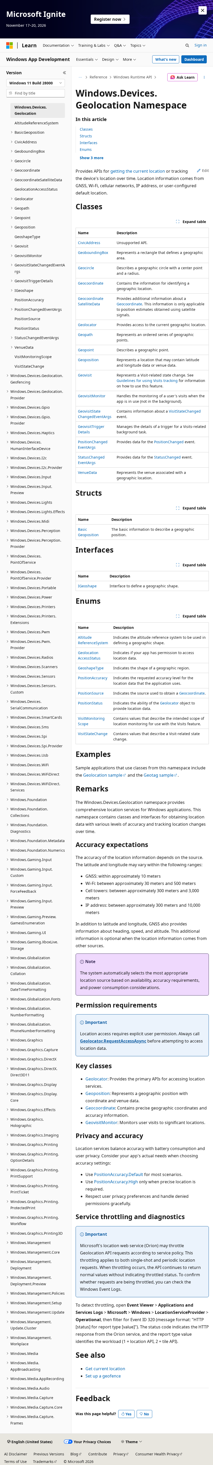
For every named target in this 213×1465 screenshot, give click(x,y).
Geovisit (85, 375)
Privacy (119, 1453)
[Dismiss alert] (202, 10)
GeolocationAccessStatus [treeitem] (36, 189)
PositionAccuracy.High (116, 1182)
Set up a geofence (103, 1376)
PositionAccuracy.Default (118, 1174)
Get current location (105, 1369)
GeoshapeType (91, 668)
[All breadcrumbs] (80, 77)
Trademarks (43, 1461)
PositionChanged (169, 441)
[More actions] (204, 77)
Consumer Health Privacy (157, 1453)
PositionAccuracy (92, 677)
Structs (86, 135)
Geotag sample (159, 775)
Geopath (85, 334)
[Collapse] (64, 73)
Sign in (201, 45)
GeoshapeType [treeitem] (27, 236)
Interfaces (88, 142)
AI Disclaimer (15, 1453)
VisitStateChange (93, 733)
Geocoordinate (90, 283)
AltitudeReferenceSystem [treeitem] (36, 122)
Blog (74, 1453)
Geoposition (88, 359)
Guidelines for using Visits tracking (147, 380)
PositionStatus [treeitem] (27, 328)
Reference (98, 77)
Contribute (97, 1453)
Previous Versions (49, 1453)
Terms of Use (15, 1461)
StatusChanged (167, 457)
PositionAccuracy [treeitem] (29, 299)
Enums (86, 149)
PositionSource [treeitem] (27, 318)
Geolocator (87, 324)
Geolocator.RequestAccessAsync (113, 1041)
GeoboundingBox (93, 252)
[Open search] (187, 45)
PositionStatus (90, 703)
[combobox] (35, 83)
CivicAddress (89, 242)
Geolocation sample (102, 775)
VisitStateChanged (185, 411)
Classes (86, 129)
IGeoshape (87, 585)
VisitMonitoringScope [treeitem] (33, 356)
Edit (205, 170)
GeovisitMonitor (91, 395)
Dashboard (194, 59)
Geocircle (86, 267)
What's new (165, 59)
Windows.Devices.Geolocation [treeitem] (31, 110)
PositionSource (91, 693)
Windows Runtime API (133, 77)
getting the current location (137, 171)
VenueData (87, 472)
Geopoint (86, 349)
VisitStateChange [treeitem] (29, 366)
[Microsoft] (9, 45)
